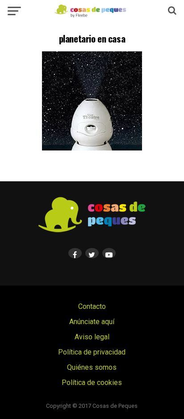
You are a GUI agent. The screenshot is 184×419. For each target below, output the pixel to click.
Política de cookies (92, 382)
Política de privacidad (91, 352)
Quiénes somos (92, 367)
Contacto (92, 306)
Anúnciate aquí (91, 321)
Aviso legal (92, 337)
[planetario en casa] (92, 148)
